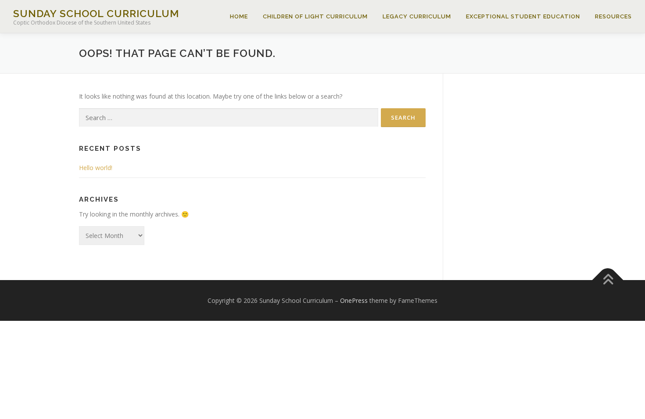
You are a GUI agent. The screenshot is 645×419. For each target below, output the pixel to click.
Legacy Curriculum (417, 16)
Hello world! (95, 167)
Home (239, 16)
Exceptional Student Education (523, 16)
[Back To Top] (608, 279)
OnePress (354, 300)
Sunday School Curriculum (96, 13)
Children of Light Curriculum (315, 16)
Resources (613, 16)
